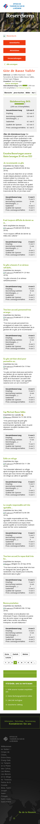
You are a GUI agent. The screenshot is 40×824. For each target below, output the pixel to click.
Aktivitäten (14, 50)
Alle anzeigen (11, 64)
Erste (7, 654)
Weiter (25, 654)
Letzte (8, 657)
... (34, 662)
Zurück (15, 654)
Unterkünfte (14, 43)
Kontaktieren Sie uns (20, 724)
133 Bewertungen (23, 88)
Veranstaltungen (14, 58)
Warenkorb (11, 36)
